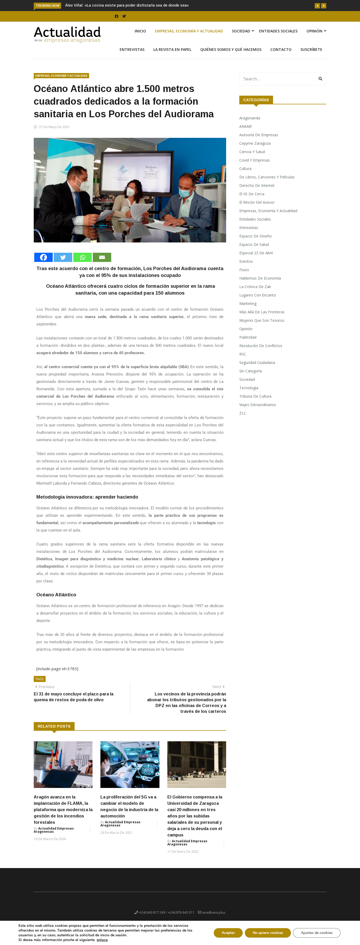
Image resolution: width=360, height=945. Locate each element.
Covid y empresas (254, 160)
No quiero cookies (268, 932)
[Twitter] (63, 257)
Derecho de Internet (257, 185)
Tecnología (248, 387)
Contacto (280, 49)
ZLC (242, 413)
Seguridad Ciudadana (257, 362)
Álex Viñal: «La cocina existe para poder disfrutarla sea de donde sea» (127, 5)
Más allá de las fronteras (262, 311)
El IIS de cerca (251, 193)
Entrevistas (132, 49)
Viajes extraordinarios (257, 404)
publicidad (247, 337)
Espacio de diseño (255, 235)
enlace (102, 940)
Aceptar (228, 932)
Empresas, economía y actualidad (189, 30)
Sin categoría (250, 370)
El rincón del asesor (257, 202)
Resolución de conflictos (260, 345)
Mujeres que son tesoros (261, 320)
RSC (242, 354)
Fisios (244, 269)
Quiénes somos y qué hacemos (230, 49)
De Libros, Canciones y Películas (267, 176)
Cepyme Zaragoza (255, 143)
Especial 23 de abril (256, 252)
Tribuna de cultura (255, 396)
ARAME (245, 126)
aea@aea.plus (214, 912)
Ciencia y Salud (252, 151)
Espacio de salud (254, 244)
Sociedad (241, 30)
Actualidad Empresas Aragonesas (54, 830)
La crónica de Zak (255, 286)
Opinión (314, 30)
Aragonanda (249, 117)
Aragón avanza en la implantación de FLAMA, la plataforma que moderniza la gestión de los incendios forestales (63, 810)
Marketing (247, 303)
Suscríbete (311, 49)
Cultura (245, 168)
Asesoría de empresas (258, 134)
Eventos (246, 261)
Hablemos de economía (260, 278)
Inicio (140, 30)
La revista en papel (172, 49)
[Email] (102, 257)
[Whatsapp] (82, 257)
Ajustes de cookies (317, 932)
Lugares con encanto (257, 295)
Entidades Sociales (278, 30)
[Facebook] (43, 257)
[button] (317, 5)
